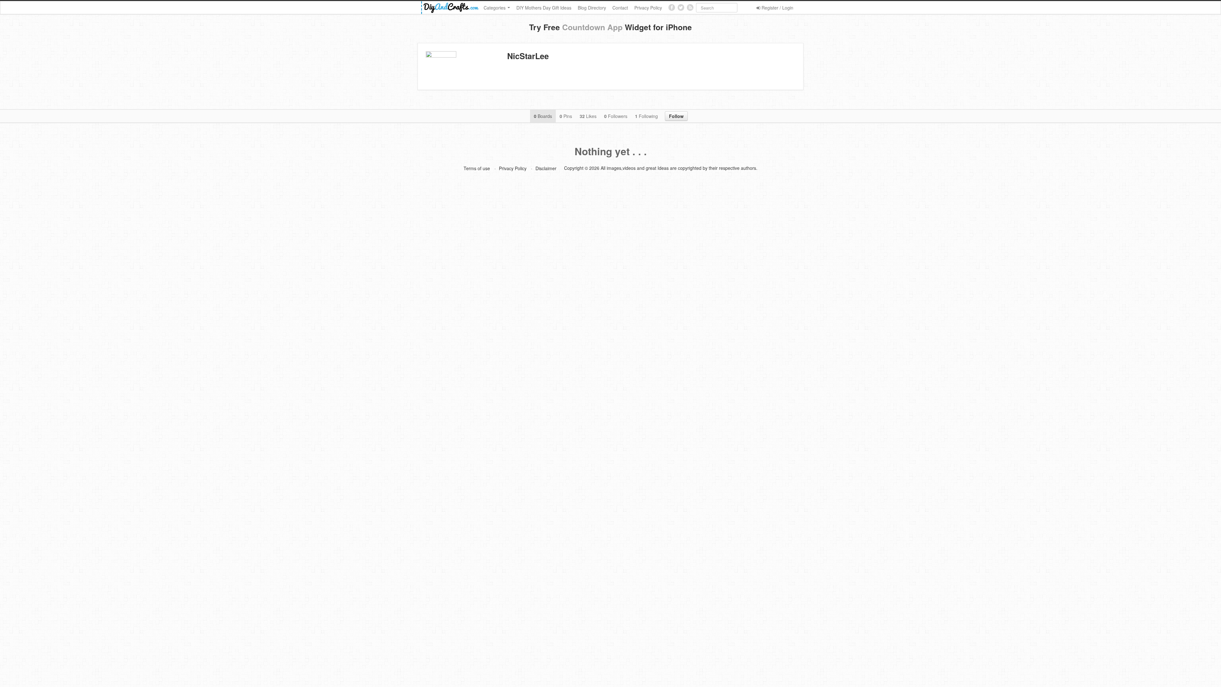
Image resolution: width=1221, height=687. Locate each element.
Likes (588, 116)
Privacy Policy (648, 7)
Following (646, 116)
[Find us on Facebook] (671, 7)
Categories (495, 7)
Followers (615, 116)
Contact (620, 7)
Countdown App (592, 27)
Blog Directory (592, 7)
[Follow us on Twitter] (681, 7)
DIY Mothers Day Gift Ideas (543, 7)
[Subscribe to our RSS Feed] (690, 7)
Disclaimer (545, 168)
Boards (543, 116)
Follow (676, 116)
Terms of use (477, 168)
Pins (566, 116)
